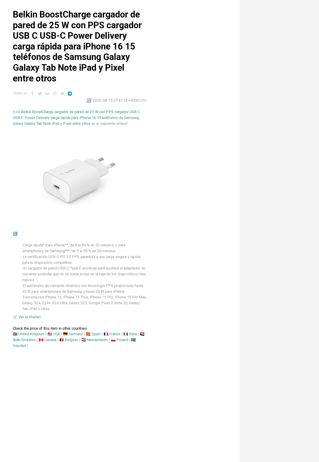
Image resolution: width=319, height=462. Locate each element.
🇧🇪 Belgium (68, 340)
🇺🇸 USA (53, 334)
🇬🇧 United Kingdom (28, 334)
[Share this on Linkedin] (47, 93)
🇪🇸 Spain (93, 334)
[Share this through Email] (62, 93)
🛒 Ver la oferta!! (27, 317)
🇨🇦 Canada (47, 340)
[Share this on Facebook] (32, 93)
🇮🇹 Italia (130, 334)
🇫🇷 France (112, 334)
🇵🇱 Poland (119, 340)
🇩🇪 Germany (73, 334)
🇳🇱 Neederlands (94, 340)
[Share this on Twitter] (40, 93)
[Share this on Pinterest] (55, 93)
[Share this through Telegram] (70, 93)
